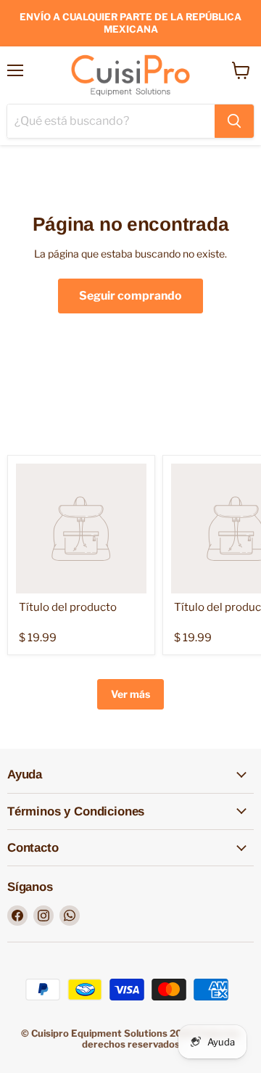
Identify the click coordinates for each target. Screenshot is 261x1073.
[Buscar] (234, 121)
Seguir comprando (130, 296)
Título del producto (68, 607)
